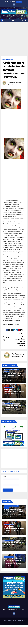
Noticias (4, 59)
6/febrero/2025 (9, 530)
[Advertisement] (14, 37)
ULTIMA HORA (10, 59)
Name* (4, 476)
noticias (6, 369)
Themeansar (14, 622)
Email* (4, 483)
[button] (22, 20)
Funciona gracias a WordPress (10, 620)
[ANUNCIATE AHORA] (13, 435)
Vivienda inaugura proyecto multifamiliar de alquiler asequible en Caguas (20, 339)
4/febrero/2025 (9, 563)
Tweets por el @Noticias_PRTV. (11, 471)
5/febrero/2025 (9, 546)
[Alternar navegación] (13, 20)
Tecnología (15, 369)
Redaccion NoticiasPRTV (16, 82)
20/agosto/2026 (9, 514)
